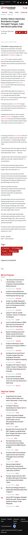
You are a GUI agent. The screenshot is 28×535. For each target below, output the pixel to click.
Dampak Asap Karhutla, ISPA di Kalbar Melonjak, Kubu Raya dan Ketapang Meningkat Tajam (16, 479)
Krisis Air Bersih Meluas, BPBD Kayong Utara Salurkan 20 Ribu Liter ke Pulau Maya (16, 324)
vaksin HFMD (4, 59)
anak (21, 55)
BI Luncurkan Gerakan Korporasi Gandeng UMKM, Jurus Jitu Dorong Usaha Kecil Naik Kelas (16, 380)
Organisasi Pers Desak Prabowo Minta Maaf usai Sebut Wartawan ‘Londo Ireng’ (16, 398)
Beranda (3, 14)
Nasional (4, 12)
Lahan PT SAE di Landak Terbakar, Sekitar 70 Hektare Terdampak (16, 315)
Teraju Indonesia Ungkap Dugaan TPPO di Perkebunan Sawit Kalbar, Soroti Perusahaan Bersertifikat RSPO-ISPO (16, 419)
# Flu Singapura (16, 248)
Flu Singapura (12, 55)
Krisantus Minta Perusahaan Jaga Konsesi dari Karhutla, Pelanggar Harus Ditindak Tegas (16, 456)
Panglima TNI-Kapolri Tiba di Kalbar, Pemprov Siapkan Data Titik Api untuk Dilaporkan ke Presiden (16, 368)
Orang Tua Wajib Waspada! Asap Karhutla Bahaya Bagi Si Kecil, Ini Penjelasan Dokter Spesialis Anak (16, 304)
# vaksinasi (5, 248)
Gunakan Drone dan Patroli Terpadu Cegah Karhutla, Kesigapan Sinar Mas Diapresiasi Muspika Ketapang (16, 356)
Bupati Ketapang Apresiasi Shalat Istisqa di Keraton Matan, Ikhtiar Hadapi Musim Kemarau (16, 335)
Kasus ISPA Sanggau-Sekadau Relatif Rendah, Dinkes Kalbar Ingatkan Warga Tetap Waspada (16, 500)
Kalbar (11, 12)
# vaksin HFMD (6, 254)
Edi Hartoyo (8, 116)
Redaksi (9, 519)
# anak (4, 251)
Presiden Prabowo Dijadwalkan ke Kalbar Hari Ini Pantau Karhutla (16, 408)
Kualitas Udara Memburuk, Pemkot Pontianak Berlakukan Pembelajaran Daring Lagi (16, 293)
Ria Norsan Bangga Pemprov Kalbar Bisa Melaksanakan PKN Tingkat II (16, 490)
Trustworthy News (6, 526)
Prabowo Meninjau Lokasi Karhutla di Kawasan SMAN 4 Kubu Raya (16, 346)
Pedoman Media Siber (16, 521)
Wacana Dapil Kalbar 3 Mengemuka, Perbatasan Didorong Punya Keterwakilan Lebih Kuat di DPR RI (16, 467)
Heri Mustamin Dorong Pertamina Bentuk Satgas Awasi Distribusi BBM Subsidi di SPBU (16, 444)
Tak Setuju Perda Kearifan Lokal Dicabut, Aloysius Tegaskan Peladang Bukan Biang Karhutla (15, 283)
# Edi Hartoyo (13, 251)
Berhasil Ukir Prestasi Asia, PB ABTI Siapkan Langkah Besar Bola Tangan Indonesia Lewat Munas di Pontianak (16, 432)
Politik (17, 12)
